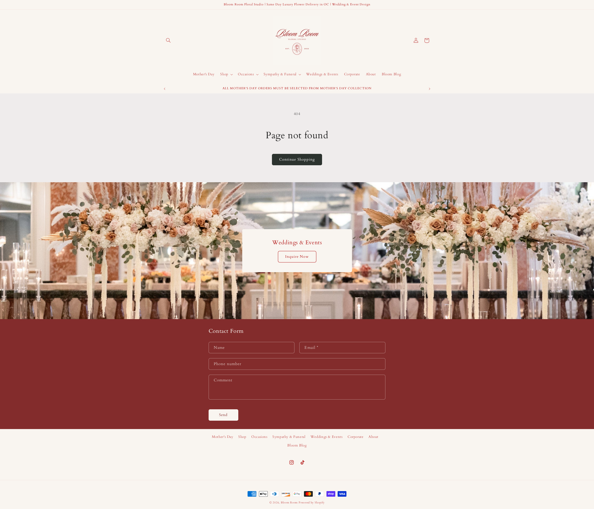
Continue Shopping (297, 159)
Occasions (259, 436)
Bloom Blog (297, 445)
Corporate (356, 436)
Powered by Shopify (312, 502)
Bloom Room (289, 502)
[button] (168, 40)
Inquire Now (297, 256)
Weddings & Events (326, 436)
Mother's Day (222, 436)
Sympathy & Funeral (288, 436)
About (373, 436)
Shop (242, 436)
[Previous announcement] (164, 88)
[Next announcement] (429, 88)
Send (223, 414)
